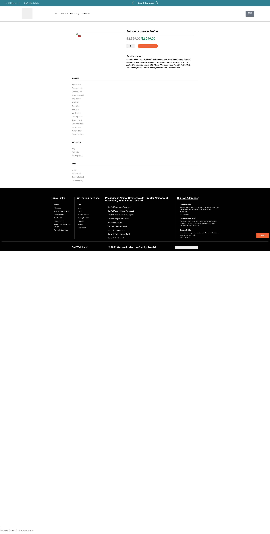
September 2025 (78, 95)
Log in (74, 170)
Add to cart (148, 46)
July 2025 (75, 102)
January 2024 (77, 131)
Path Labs (75, 152)
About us (64, 14)
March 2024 (76, 127)
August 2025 (76, 99)
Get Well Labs (80, 247)
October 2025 (77, 92)
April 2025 (75, 110)
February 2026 (77, 88)
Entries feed (76, 174)
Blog (73, 149)
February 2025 (77, 117)
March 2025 (76, 113)
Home (56, 14)
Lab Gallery (74, 14)
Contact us (86, 14)
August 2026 (76, 85)
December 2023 (78, 134)
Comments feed (78, 177)
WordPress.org (77, 181)
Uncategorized (77, 156)
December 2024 (78, 124)
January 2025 (77, 120)
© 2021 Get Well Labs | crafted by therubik (132, 247)
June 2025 (76, 106)
